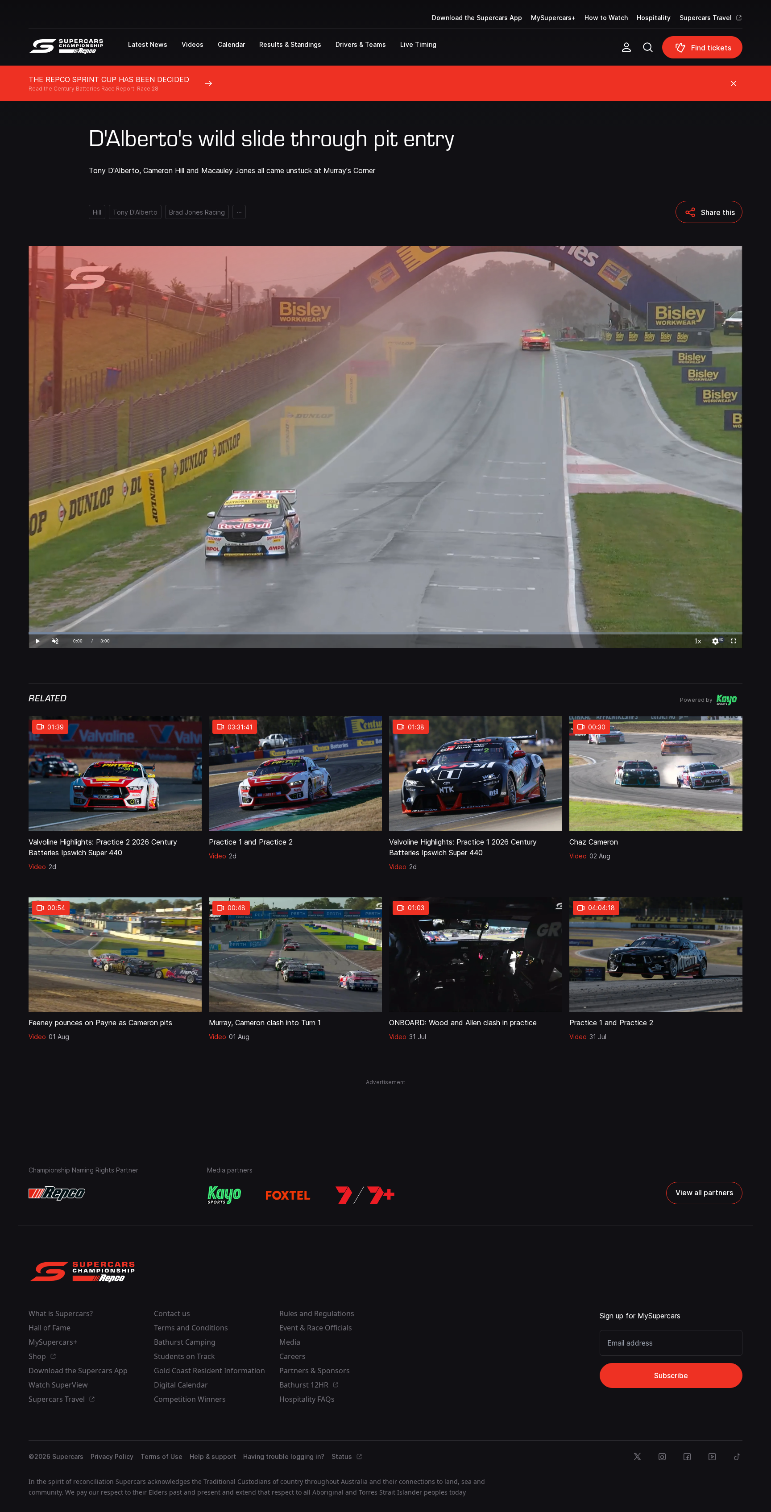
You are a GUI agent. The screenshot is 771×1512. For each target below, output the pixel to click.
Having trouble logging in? (283, 1456)
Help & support (213, 1456)
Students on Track (184, 1356)
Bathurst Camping (185, 1342)
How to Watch (606, 17)
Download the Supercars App (477, 17)
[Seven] (365, 1195)
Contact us (172, 1313)
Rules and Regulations (316, 1313)
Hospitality (654, 17)
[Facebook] (687, 1456)
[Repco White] (57, 1193)
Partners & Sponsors (314, 1370)
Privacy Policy (112, 1456)
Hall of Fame (49, 1328)
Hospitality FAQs (307, 1399)
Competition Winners (190, 1399)
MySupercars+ (553, 17)
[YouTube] (712, 1456)
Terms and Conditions (191, 1328)
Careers (292, 1356)
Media (289, 1342)
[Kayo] (224, 1195)
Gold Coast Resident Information (209, 1370)
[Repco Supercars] (78, 50)
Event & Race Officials (315, 1328)
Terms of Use (161, 1456)
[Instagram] (662, 1456)
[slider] (385, 633)
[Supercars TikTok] (737, 1456)
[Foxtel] (288, 1195)
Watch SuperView (58, 1385)
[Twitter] (637, 1456)
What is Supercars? (61, 1313)
